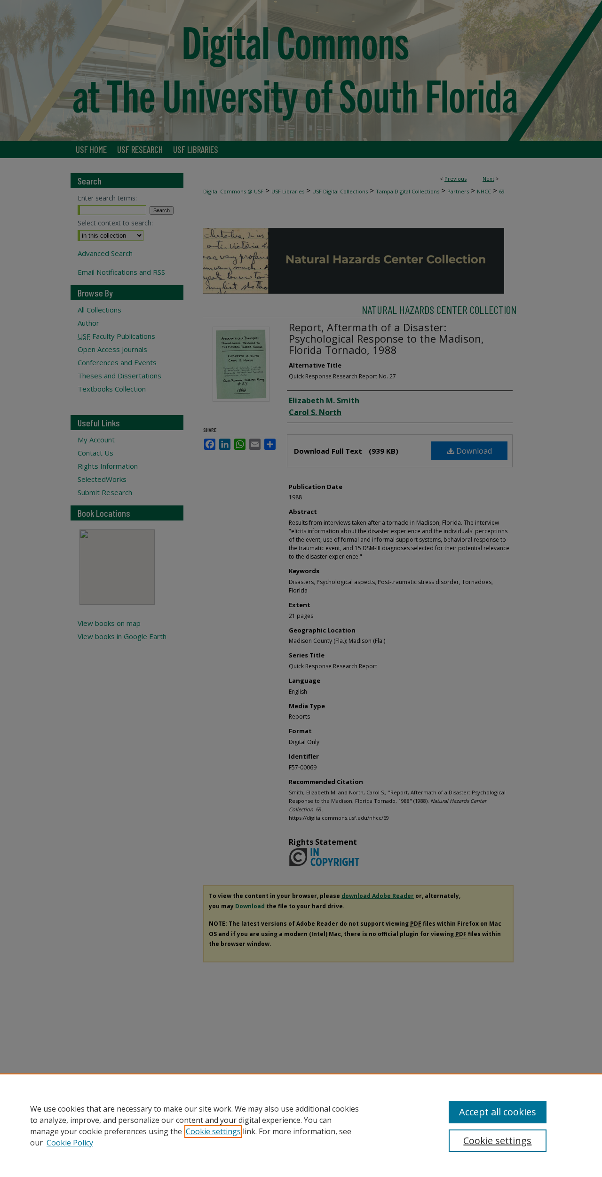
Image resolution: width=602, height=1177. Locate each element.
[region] (301, 1125)
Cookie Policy (70, 1142)
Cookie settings (213, 1131)
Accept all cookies (497, 1111)
